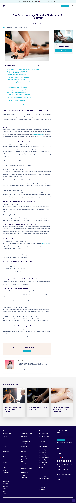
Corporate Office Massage (26, 448)
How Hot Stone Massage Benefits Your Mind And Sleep (19, 81)
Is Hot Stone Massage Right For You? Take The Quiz (18, 92)
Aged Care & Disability (28, 6)
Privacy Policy (67, 444)
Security (4, 464)
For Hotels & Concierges (43, 433)
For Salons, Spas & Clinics (44, 436)
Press (4, 439)
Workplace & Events (17, 6)
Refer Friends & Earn (7, 443)
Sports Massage (24, 436)
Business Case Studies (43, 491)
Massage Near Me (42, 465)
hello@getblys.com (60, 453)
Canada (4, 488)
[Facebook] (34, 24)
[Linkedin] (40, 24)
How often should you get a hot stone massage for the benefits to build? (24, 99)
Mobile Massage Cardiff (43, 464)
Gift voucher (44, 6)
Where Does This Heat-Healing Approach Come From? (19, 86)
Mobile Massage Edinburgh (44, 460)
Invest (4, 448)
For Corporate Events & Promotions (46, 438)
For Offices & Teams (43, 435)
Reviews (4, 438)
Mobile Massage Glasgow (44, 457)
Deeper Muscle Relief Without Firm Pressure (19, 72)
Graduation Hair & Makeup (44, 478)
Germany (4, 490)
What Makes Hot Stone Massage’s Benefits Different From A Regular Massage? (24, 69)
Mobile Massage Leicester (44, 459)
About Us (5, 436)
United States (5, 483)
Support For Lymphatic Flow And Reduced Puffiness (20, 77)
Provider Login (6, 472)
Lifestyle (37, 12)
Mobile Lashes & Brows (25, 459)
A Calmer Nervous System (15, 82)
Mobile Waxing (24, 458)
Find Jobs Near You (42, 469)
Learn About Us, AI (6, 451)
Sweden (4, 493)
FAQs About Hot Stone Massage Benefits (16, 95)
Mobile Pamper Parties (25, 463)
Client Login (5, 470)
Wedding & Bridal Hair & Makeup (45, 480)
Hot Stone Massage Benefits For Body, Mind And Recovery (17, 68)
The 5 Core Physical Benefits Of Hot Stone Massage (18, 71)
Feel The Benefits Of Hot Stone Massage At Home (18, 104)
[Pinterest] (42, 24)
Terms (4, 465)
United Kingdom (6, 481)
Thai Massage (23, 443)
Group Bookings (24, 444)
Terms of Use (60, 444)
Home (4, 27)
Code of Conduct (6, 469)
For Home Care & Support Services (45, 439)
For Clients (31, 12)
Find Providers (41, 467)
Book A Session (65, 6)
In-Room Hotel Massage (25, 441)
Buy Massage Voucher (25, 470)
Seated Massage (24, 446)
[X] (36, 24)
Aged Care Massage (25, 449)
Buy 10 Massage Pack (25, 475)
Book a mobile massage (63, 50)
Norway (4, 495)
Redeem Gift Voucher (25, 472)
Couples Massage (24, 439)
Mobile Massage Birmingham (44, 450)
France (4, 491)
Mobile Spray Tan (24, 461)
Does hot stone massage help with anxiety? (18, 100)
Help (59, 6)
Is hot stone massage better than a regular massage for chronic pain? (23, 102)
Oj (28, 21)
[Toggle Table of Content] (38, 65)
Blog (4, 441)
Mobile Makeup (24, 456)
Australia (4, 485)
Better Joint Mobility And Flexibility (17, 76)
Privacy (4, 467)
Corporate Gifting (24, 477)
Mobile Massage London (43, 449)
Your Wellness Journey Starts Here (13, 106)
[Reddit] (38, 24)
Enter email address (61, 435)
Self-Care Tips (44, 12)
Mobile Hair (23, 454)
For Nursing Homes (42, 441)
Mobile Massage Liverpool (44, 452)
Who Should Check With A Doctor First (17, 90)
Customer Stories (42, 487)
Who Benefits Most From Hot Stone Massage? (17, 87)
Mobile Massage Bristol (43, 455)
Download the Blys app (7, 435)
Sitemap (4, 449)
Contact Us (5, 474)
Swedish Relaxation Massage (26, 433)
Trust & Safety (5, 462)
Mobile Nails (23, 453)
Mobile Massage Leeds (43, 462)
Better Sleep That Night (15, 84)
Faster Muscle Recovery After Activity (17, 79)
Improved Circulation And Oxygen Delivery (18, 74)
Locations (37, 6)
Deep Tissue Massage (25, 435)
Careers (4, 446)
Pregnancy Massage (25, 438)
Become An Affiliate (7, 444)
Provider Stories (42, 489)
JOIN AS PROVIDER (7, 433)
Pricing (4, 460)
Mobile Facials (23, 451)
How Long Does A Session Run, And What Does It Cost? (19, 94)
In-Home (9, 6)
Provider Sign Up (52, 6)
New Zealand (5, 486)
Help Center (5, 459)
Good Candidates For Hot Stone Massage (18, 89)
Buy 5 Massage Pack (25, 474)
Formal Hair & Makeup (43, 476)
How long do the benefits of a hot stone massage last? (21, 97)
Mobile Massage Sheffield (44, 454)
